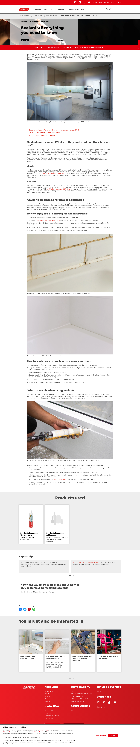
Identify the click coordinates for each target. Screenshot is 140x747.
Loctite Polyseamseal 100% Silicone (60, 189)
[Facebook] (98, 702)
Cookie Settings (101, 735)
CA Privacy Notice (37, 732)
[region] (70, 735)
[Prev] (16, 566)
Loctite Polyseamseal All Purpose (52, 173)
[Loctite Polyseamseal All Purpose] (57, 524)
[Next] (123, 566)
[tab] (70, 575)
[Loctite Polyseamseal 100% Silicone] (31, 524)
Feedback (139, 45)
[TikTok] (109, 702)
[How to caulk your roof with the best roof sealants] (83, 651)
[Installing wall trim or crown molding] (57, 651)
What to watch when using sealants (42, 135)
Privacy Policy (7, 732)
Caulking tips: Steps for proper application (44, 133)
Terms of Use (44, 730)
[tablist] (70, 575)
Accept (113, 735)
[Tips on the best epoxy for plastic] (109, 651)
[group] (70, 525)
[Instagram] (104, 702)
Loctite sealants (60, 479)
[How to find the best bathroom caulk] (31, 651)
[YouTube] (115, 702)
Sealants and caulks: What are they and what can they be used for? (54, 130)
